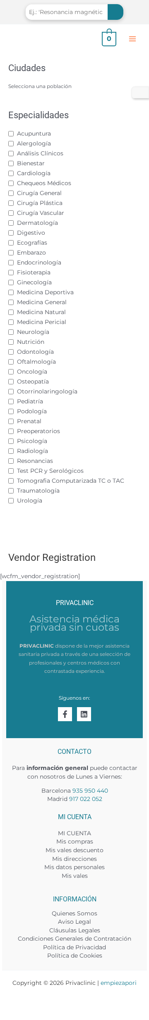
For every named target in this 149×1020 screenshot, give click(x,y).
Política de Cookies (74, 955)
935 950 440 (90, 790)
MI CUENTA (74, 833)
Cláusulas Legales (74, 930)
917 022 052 (85, 799)
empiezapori (119, 982)
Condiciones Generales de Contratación (74, 938)
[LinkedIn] (84, 714)
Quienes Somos (74, 913)
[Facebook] (65, 714)
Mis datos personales (74, 867)
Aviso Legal (74, 921)
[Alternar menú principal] (133, 39)
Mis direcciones (74, 859)
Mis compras (74, 841)
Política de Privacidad (74, 947)
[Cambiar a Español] (140, 93)
